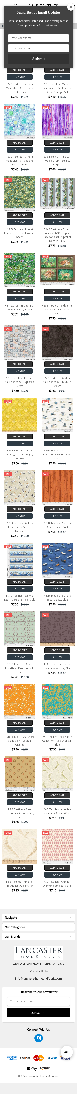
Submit (38, 58)
